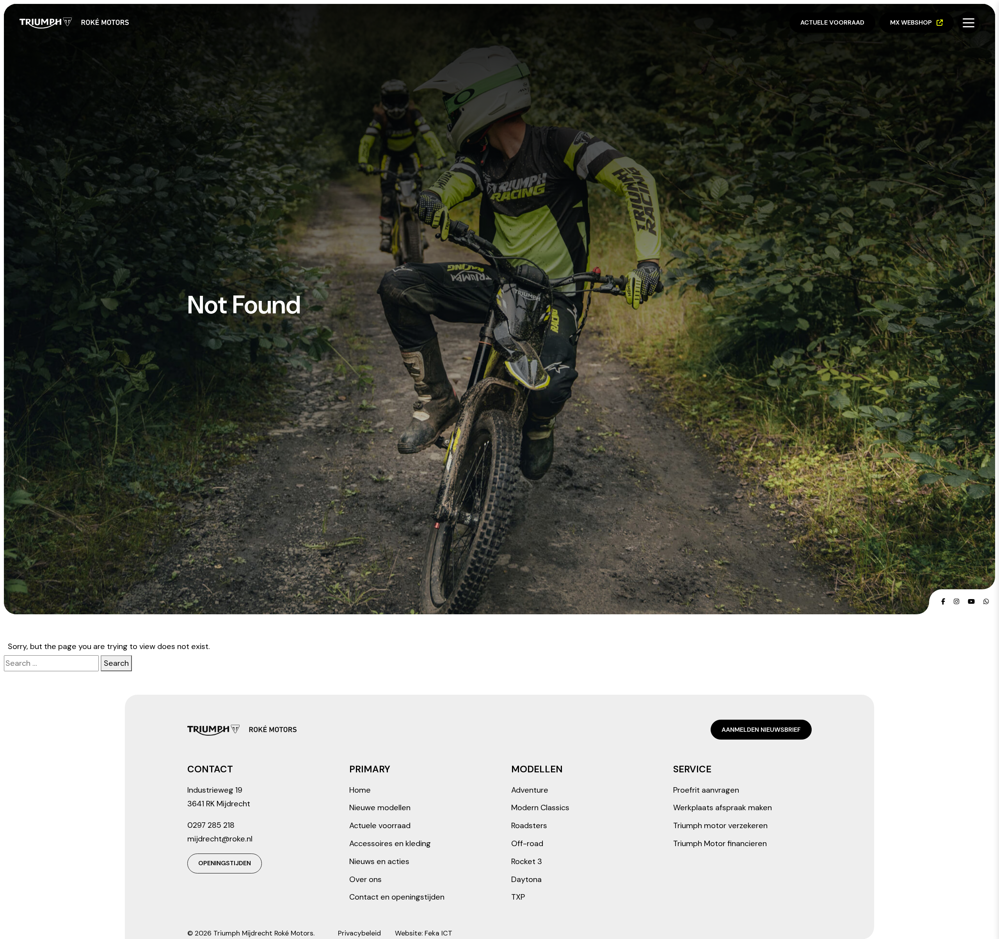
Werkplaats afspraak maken (722, 807)
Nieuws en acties (379, 861)
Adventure (529, 790)
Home (360, 790)
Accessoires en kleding (390, 843)
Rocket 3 (526, 861)
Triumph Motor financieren (720, 843)
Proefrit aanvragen (706, 790)
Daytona (526, 879)
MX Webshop (911, 22)
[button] (968, 23)
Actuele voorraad (832, 22)
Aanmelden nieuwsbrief (761, 730)
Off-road (527, 843)
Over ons (365, 879)
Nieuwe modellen (380, 807)
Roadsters (529, 825)
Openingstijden (224, 863)
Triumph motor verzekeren (720, 825)
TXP (518, 897)
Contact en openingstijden (396, 897)
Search (116, 663)
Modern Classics (540, 807)
